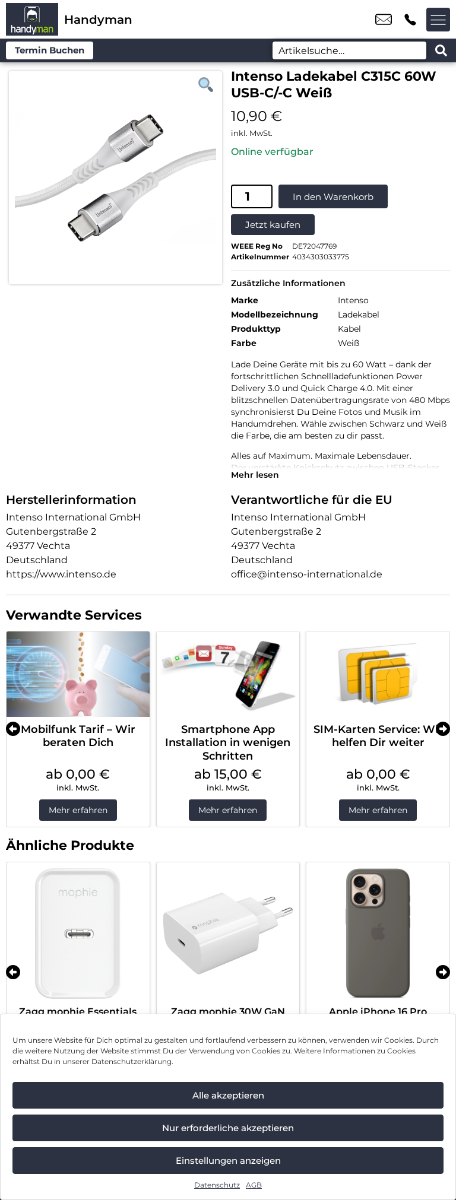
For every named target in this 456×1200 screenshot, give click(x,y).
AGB (254, 1184)
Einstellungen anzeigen (228, 1160)
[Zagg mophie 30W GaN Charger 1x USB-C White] (228, 933)
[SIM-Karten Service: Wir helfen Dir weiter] (377, 674)
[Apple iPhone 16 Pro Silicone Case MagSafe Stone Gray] (378, 933)
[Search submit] (441, 50)
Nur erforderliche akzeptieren (228, 1128)
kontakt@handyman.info (383, 19)
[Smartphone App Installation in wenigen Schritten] (228, 674)
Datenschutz (217, 1184)
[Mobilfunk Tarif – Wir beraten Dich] (78, 674)
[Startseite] (32, 19)
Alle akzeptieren (228, 1095)
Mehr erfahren (78, 810)
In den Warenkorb (333, 196)
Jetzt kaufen (272, 224)
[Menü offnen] (438, 19)
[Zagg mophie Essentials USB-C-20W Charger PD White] (78, 933)
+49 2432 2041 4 (410, 19)
